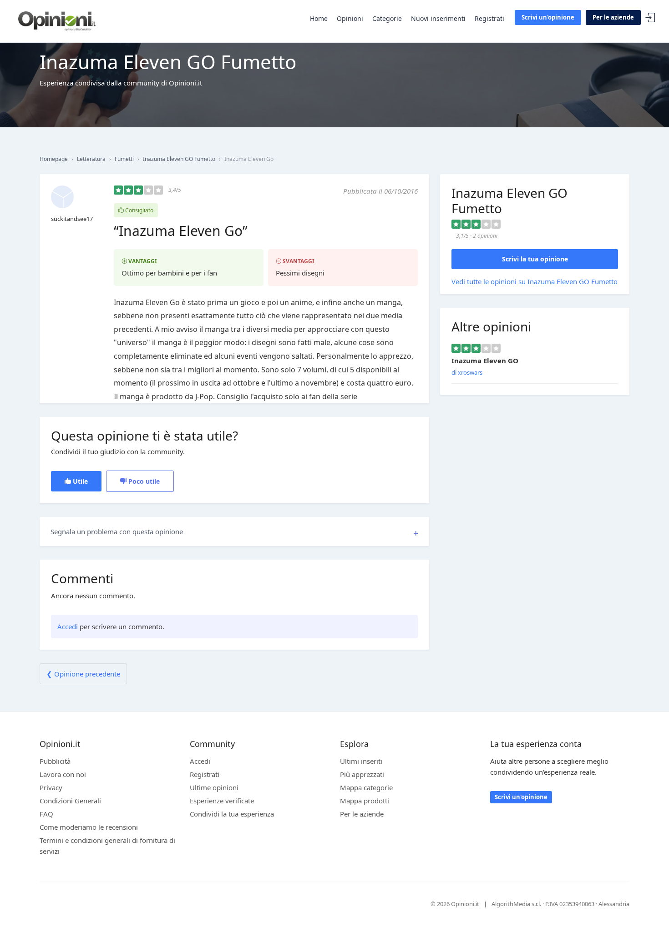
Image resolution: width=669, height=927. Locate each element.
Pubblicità (55, 761)
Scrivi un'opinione (548, 17)
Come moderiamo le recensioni (89, 827)
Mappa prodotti (364, 800)
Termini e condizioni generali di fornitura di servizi (107, 846)
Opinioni (350, 18)
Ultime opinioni (214, 787)
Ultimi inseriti (361, 761)
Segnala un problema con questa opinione (117, 531)
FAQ (46, 813)
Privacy (51, 787)
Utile (79, 481)
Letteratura (91, 159)
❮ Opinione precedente (83, 673)
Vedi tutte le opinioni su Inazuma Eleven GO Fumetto (534, 281)
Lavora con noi (63, 774)
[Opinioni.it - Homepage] (57, 20)
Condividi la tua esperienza (232, 813)
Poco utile (143, 481)
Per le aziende (613, 17)
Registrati (489, 18)
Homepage (54, 159)
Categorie (387, 18)
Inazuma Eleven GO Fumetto (179, 159)
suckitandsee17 (72, 219)
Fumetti (124, 159)
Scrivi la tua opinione (535, 259)
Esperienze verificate (222, 800)
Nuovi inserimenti (438, 18)
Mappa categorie (366, 787)
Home (319, 18)
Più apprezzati (362, 774)
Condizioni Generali (70, 800)
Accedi (650, 18)
